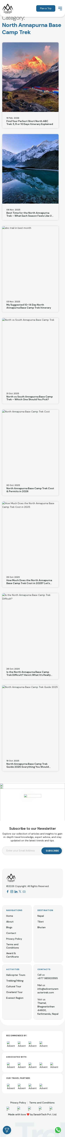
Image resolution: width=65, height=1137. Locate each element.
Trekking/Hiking (14, 980)
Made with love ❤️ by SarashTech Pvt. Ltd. (32, 1114)
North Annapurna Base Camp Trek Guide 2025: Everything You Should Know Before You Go (27, 765)
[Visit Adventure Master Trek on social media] (7, 891)
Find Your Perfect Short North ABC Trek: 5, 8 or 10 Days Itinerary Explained (29, 123)
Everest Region (14, 997)
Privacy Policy (14, 938)
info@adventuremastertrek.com (47, 990)
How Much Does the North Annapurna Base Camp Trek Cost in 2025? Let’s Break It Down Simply (29, 582)
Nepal (40, 915)
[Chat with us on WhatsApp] (58, 1130)
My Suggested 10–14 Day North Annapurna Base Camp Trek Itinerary (28, 306)
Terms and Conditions (12, 946)
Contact (11, 933)
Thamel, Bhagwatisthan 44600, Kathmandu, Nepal (47, 1008)
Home (9, 915)
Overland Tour (14, 992)
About (10, 921)
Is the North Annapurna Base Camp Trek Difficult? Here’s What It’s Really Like (28, 673)
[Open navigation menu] (60, 8)
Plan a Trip (45, 8)
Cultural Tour (13, 986)
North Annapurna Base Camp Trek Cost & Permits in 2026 (30, 490)
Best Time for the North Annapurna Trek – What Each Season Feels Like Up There (29, 214)
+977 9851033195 (47, 978)
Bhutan (41, 927)
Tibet (40, 921)
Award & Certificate (12, 955)
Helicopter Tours (15, 974)
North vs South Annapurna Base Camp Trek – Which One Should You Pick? (29, 398)
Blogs (9, 927)
